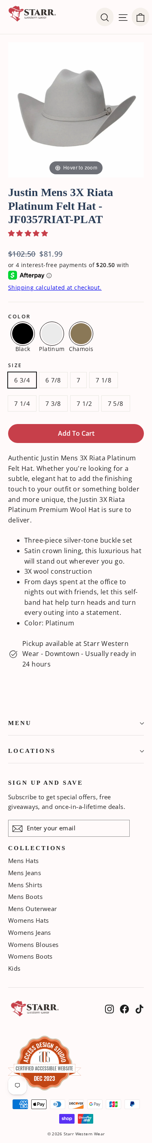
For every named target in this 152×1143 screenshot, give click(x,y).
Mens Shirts (25, 885)
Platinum (51, 348)
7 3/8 (53, 403)
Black (22, 348)
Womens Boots (30, 956)
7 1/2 (84, 403)
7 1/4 (22, 403)
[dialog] (140, 17)
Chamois (81, 348)
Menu (20, 723)
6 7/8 (53, 380)
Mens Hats (23, 861)
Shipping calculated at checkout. (55, 287)
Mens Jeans (24, 873)
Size (15, 365)
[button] (28, 233)
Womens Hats (28, 920)
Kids (14, 968)
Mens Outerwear (32, 909)
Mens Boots (25, 896)
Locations (31, 751)
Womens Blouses (33, 944)
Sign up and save (45, 782)
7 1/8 (103, 380)
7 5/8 (116, 403)
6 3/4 (22, 380)
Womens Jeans (29, 932)
